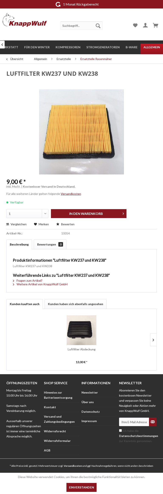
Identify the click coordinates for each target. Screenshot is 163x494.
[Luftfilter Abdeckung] (81, 330)
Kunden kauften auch (24, 304)
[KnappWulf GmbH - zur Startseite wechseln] (24, 21)
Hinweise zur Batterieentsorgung (58, 395)
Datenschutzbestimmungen (138, 436)
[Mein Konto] (145, 25)
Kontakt (50, 407)
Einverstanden (81, 487)
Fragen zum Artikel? (29, 280)
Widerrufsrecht (55, 431)
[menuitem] (81, 25)
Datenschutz (91, 411)
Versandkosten (71, 194)
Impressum (89, 421)
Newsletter (90, 392)
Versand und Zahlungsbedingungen (59, 419)
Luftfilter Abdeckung (82, 349)
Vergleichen (18, 224)
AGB (47, 450)
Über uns (88, 402)
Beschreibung (19, 244)
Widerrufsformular (57, 441)
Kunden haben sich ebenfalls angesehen (75, 304)
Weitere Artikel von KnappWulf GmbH (41, 284)
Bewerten (67, 224)
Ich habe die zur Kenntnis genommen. (138, 436)
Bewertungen (49, 244)
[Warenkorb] (156, 25)
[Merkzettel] (135, 25)
